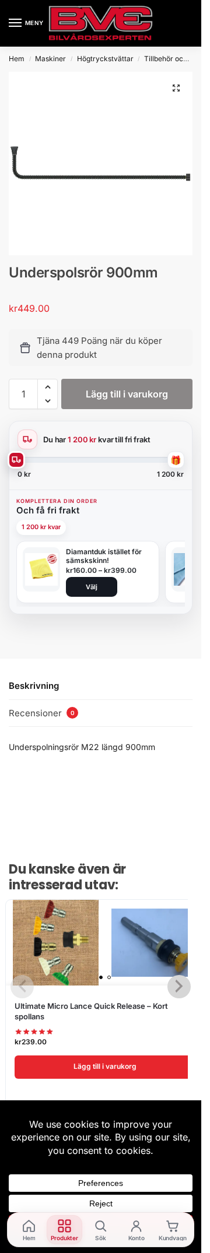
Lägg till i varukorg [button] (105, 1066)
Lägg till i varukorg (127, 394)
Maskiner (50, 58)
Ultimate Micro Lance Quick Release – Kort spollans (91, 1011)
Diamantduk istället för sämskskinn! (104, 556)
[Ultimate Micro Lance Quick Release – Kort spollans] (104, 942)
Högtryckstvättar (105, 58)
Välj (91, 587)
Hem (16, 58)
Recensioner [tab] (42, 713)
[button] (176, 88)
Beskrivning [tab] (34, 685)
